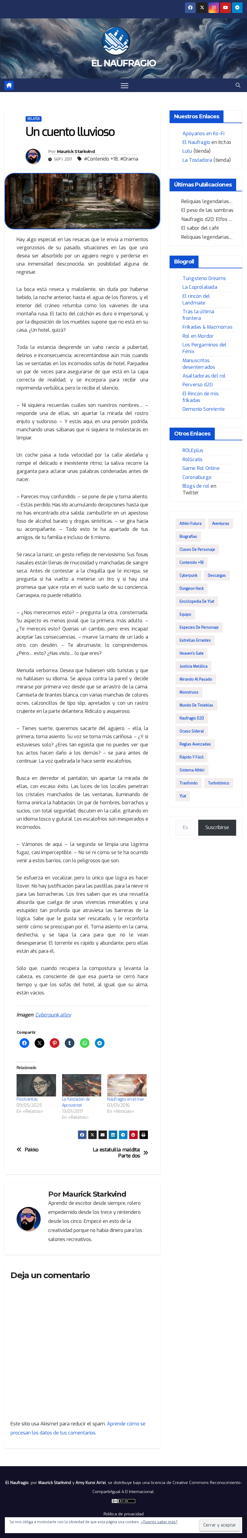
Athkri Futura (191, 523)
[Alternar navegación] (124, 85)
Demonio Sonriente (204, 409)
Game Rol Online (201, 468)
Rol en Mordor (198, 336)
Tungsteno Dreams (204, 278)
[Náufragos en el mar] (127, 1085)
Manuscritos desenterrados (199, 363)
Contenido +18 (192, 562)
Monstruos (189, 692)
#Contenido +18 (101, 159)
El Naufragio (123, 63)
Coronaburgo (197, 477)
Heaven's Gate (192, 653)
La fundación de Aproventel (76, 1102)
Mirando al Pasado (196, 679)
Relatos (33, 119)
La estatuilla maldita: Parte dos (116, 1153)
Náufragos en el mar (125, 1099)
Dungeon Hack (192, 588)
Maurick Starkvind (76, 151)
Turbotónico (218, 783)
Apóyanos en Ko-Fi (203, 133)
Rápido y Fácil (192, 757)
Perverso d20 (198, 384)
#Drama (129, 159)
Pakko (32, 1150)
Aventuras (220, 523)
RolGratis (193, 459)
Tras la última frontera (198, 314)
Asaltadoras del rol (204, 376)
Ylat (183, 796)
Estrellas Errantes (195, 640)
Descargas (217, 575)
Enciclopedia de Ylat (197, 601)
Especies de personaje (199, 627)
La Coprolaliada (200, 287)
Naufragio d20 (192, 718)
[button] (238, 85)
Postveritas (27, 1099)
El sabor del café (200, 228)
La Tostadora (197, 160)
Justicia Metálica (194, 666)
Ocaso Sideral (192, 731)
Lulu (187, 151)
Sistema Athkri (192, 770)
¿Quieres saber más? (159, 1522)
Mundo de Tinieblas (196, 705)
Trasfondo (189, 783)
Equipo (185, 614)
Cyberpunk (188, 575)
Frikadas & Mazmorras (208, 327)
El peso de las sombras (207, 210)
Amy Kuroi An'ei (91, 1482)
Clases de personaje (197, 549)
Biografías (188, 536)
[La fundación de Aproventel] (82, 1085)
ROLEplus (193, 450)
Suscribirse (217, 827)
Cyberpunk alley (53, 1015)
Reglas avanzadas (195, 744)
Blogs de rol (196, 486)
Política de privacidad (124, 1514)
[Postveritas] (36, 1085)
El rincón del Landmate (196, 299)
